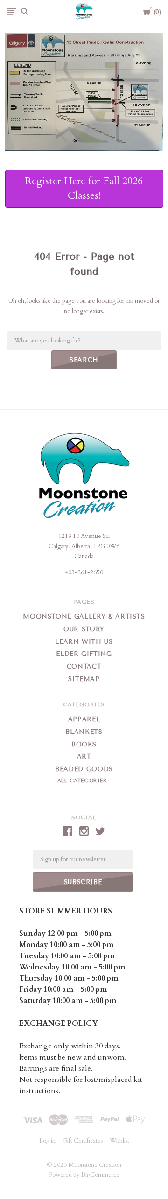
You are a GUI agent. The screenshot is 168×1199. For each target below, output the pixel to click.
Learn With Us (83, 641)
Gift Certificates (83, 1140)
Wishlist (119, 1140)
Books (84, 744)
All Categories (83, 781)
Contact (84, 666)
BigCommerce (100, 1175)
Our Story (84, 629)
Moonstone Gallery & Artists (84, 616)
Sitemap (84, 679)
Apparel (84, 719)
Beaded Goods (84, 769)
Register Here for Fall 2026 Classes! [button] (84, 188)
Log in (47, 1140)
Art (84, 756)
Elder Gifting (84, 653)
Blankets (83, 731)
